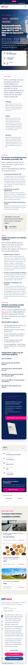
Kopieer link (9, 498)
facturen (4, 312)
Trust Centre (10, 663)
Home (3, 15)
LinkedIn (20, 498)
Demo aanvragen (13, 489)
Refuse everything (14, 658)
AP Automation (10, 474)
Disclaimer (4, 663)
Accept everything (14, 654)
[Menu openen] (25, 7)
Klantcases (8, 15)
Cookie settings (14, 650)
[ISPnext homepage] (7, 599)
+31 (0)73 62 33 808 (8, 610)
